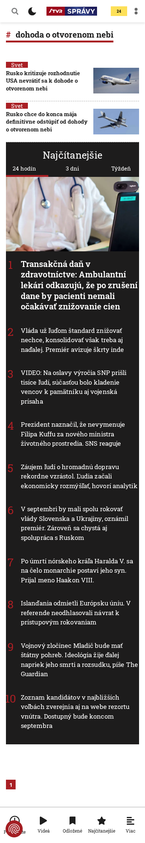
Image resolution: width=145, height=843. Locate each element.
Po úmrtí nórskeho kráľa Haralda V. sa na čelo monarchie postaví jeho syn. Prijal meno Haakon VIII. (77, 570)
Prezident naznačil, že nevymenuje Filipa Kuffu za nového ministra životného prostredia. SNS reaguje (73, 434)
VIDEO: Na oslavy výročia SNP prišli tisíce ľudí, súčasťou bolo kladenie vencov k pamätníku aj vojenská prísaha (74, 386)
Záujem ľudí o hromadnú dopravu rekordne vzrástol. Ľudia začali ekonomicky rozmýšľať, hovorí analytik (79, 476)
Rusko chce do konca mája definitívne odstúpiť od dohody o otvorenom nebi (46, 121)
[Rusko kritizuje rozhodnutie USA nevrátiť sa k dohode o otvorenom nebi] (116, 81)
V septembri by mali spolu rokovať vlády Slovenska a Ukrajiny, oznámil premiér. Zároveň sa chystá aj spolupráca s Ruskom (75, 523)
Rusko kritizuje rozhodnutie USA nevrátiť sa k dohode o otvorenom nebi (43, 80)
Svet (17, 65)
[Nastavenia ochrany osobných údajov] (14, 828)
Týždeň (121, 168)
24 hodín (24, 168)
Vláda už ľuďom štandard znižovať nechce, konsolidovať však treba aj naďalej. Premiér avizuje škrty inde (72, 339)
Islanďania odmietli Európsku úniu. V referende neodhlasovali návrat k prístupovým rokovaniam (76, 612)
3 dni (72, 168)
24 (119, 11)
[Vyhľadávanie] (15, 11)
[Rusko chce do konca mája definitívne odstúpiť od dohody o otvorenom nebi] (116, 122)
